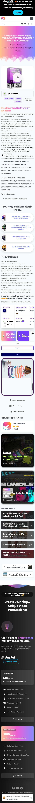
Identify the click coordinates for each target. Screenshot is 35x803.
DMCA (4, 298)
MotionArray (8, 143)
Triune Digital (11, 150)
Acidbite (21, 147)
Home (12, 45)
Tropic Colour (13, 147)
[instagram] (28, 23)
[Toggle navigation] (32, 18)
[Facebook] (22, 23)
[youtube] (25, 23)
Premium (21, 45)
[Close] (32, 8)
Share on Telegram (19, 406)
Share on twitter (18, 411)
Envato (29, 140)
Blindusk (4, 150)
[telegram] (31, 23)
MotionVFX (20, 150)
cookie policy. (13, 799)
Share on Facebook (18, 400)
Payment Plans (19, 156)
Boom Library (28, 147)
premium (17, 348)
